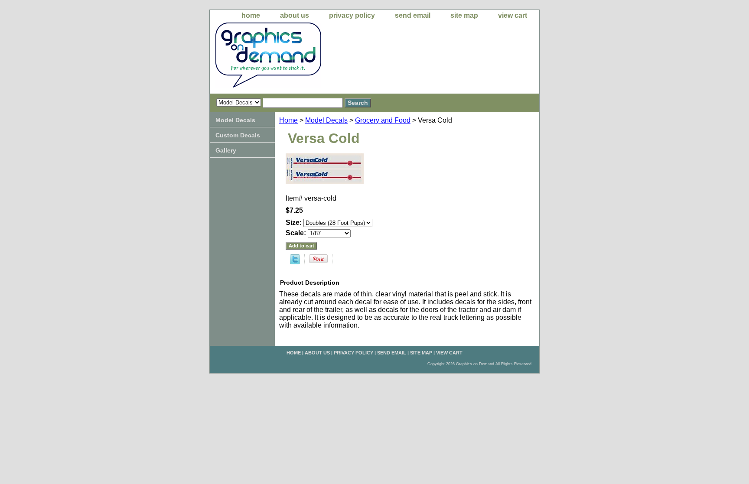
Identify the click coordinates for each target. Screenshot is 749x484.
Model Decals (326, 120)
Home (288, 120)
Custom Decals (237, 135)
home (250, 15)
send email (412, 15)
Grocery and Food (382, 120)
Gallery (225, 150)
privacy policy (352, 15)
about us (294, 15)
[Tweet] (295, 262)
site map (464, 15)
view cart (512, 15)
